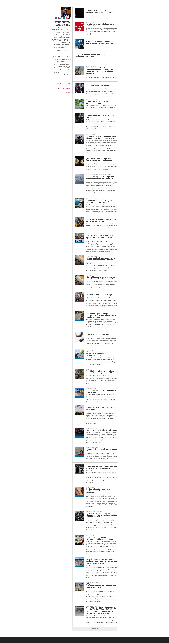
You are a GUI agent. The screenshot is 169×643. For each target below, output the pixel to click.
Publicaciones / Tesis (64, 86)
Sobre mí (68, 79)
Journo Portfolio (86, 640)
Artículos (68, 81)
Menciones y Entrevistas (63, 83)
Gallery (68, 92)
